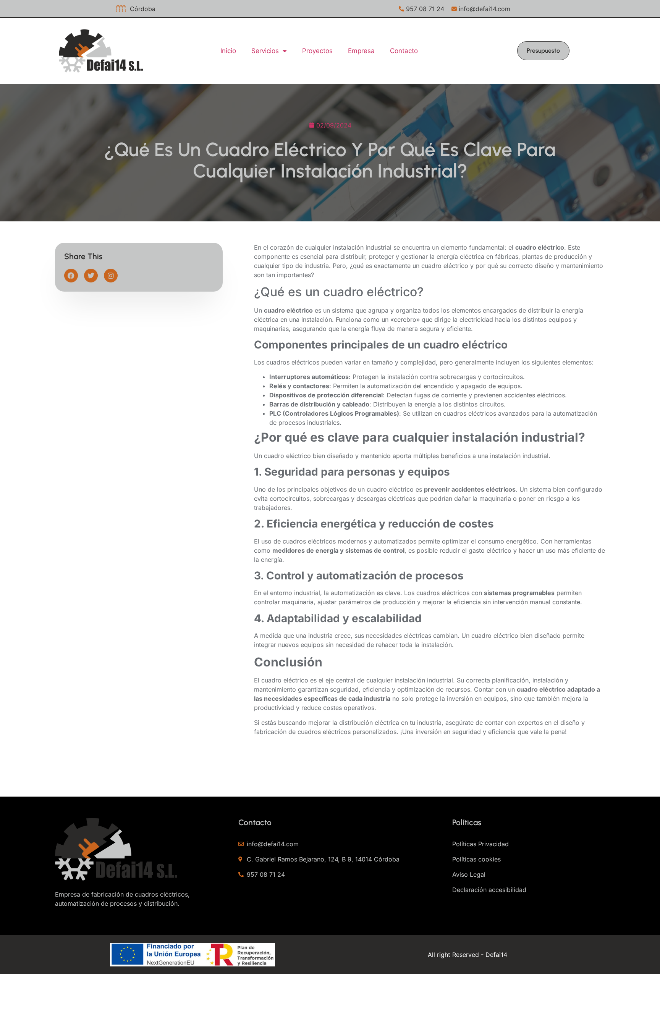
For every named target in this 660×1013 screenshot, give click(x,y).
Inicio (228, 51)
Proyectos (317, 51)
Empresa (361, 51)
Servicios (265, 51)
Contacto (404, 51)
